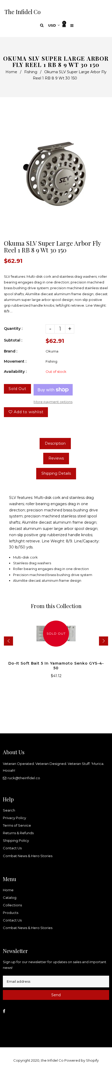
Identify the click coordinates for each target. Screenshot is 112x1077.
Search (9, 810)
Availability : (15, 371)
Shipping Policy (16, 840)
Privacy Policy (14, 818)
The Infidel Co (22, 12)
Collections (12, 905)
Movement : (15, 361)
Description (55, 443)
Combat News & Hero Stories (27, 856)
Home (11, 72)
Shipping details (56, 473)
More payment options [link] (53, 402)
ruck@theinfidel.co (24, 778)
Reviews (56, 458)
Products (10, 913)
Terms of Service (17, 825)
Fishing (30, 72)
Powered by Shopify (81, 1060)
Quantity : (13, 328)
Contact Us (12, 848)
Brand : (10, 351)
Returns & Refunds (18, 833)
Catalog (9, 897)
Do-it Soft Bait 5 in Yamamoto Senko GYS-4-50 (56, 665)
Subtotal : (13, 340)
